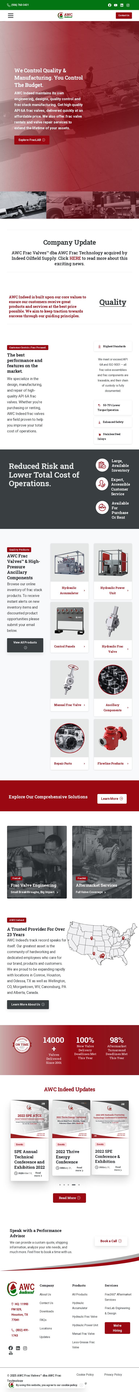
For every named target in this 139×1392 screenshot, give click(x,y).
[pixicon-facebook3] (10, 1356)
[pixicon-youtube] (10, 1360)
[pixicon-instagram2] (25, 1356)
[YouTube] (116, 5)
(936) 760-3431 (20, 4)
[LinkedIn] (122, 5)
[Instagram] (128, 5)
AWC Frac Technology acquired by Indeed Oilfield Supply (30, 1135)
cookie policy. (69, 1385)
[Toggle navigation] (10, 16)
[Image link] (102, 944)
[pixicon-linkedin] (18, 1356)
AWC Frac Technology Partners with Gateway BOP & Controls (63, 1159)
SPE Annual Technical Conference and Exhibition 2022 (105, 1156)
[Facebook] (110, 5)
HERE (75, 255)
